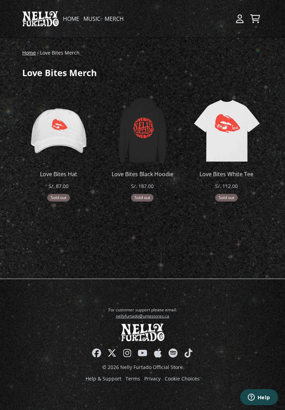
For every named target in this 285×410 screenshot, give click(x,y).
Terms (132, 378)
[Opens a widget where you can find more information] (259, 398)
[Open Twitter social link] (112, 353)
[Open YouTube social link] (142, 353)
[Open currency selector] (224, 18)
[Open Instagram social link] (127, 353)
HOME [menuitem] (71, 19)
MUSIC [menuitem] (91, 19)
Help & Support (103, 378)
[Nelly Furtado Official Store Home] (40, 18)
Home (29, 52)
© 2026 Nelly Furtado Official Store (142, 367)
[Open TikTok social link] (188, 353)
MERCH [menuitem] (114, 19)
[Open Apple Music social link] (157, 353)
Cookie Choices (182, 378)
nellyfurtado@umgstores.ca (142, 316)
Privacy (152, 378)
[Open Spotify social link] (173, 353)
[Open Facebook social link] (96, 353)
